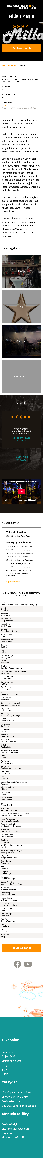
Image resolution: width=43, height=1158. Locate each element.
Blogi (5, 1065)
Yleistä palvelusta (11, 1060)
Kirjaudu (7, 1133)
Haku (4, 66)
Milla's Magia (12, 66)
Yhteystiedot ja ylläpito (15, 1097)
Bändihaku (8, 1052)
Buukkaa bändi (21, 48)
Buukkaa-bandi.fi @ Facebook (19, 1105)
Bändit (5, 1069)
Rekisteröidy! (9, 1124)
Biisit (5, 1074)
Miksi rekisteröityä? (13, 1137)
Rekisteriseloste (11, 1101)
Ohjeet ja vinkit (10, 1056)
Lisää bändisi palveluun (15, 1128)
